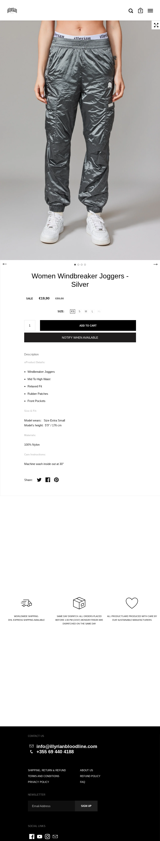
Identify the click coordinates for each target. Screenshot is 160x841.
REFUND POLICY (90, 776)
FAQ (82, 782)
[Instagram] (47, 836)
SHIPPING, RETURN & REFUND (47, 770)
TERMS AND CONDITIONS (43, 776)
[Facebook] (31, 836)
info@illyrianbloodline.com (66, 746)
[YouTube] (39, 836)
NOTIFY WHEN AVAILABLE (80, 337)
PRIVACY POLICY (38, 782)
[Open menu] (150, 11)
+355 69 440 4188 (55, 751)
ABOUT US (86, 770)
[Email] (55, 836)
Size (60, 311)
